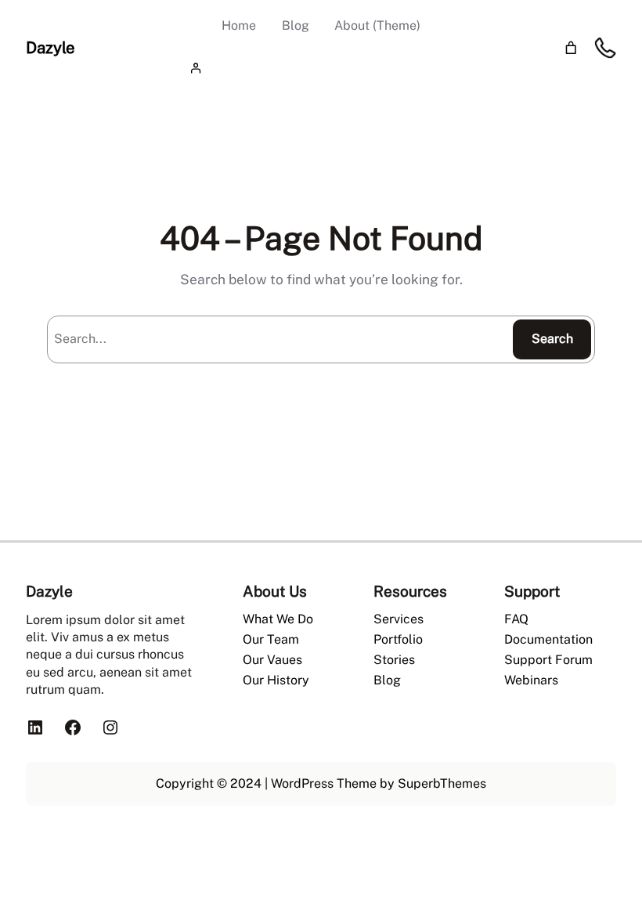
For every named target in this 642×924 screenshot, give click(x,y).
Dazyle (50, 47)
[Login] (320, 68)
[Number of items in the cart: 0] (571, 48)
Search (552, 338)
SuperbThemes (442, 783)
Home (239, 25)
